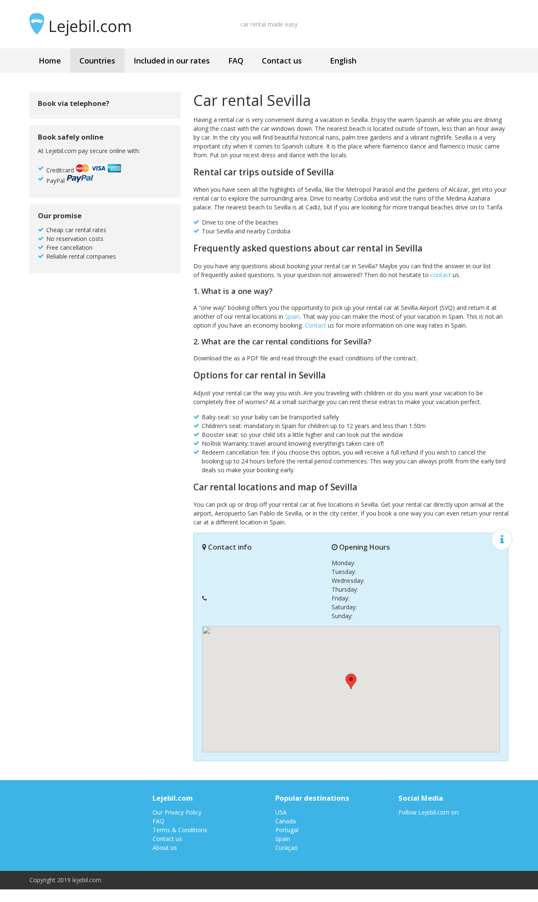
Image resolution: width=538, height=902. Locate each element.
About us (165, 848)
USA (281, 812)
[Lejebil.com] (84, 24)
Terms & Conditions (180, 830)
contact (440, 275)
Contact (315, 325)
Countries (97, 61)
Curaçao (286, 848)
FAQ (235, 61)
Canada (285, 821)
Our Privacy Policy (177, 812)
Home (50, 61)
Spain (292, 316)
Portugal (286, 830)
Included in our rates (172, 61)
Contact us (282, 61)
